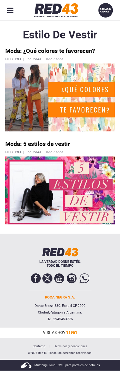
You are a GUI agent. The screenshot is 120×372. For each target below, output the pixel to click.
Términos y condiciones (70, 346)
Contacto (39, 346)
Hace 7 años (53, 59)
